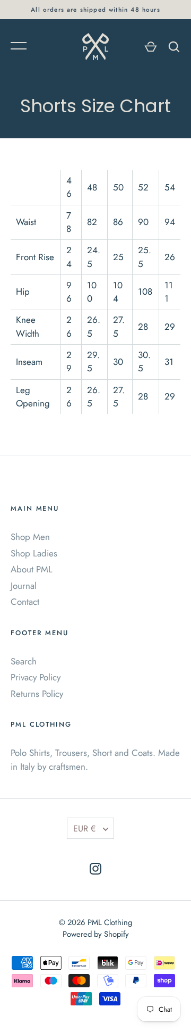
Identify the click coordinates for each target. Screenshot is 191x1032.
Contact (25, 601)
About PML (32, 569)
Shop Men (30, 536)
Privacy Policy (35, 677)
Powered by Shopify (96, 934)
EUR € (84, 828)
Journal (24, 585)
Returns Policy (37, 693)
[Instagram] (95, 871)
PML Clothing (110, 922)
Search (24, 661)
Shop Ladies (34, 553)
